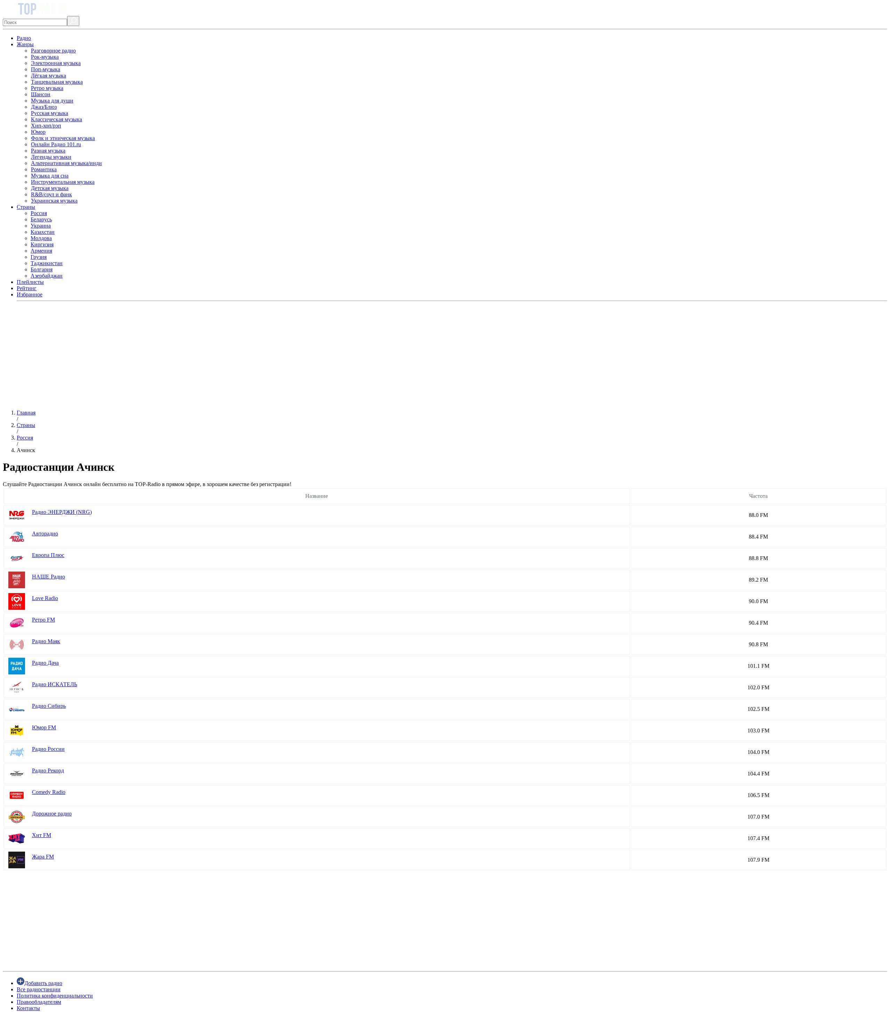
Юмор (38, 132)
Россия (39, 213)
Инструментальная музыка (63, 182)
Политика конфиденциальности (55, 996)
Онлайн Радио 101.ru (56, 144)
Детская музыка (49, 188)
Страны (26, 207)
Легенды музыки (51, 157)
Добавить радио (43, 983)
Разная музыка (48, 151)
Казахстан (43, 232)
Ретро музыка (47, 88)
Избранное (29, 294)
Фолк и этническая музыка (63, 138)
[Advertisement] (211, 355)
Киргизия (42, 244)
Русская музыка (49, 113)
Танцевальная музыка (57, 82)
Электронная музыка (56, 63)
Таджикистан (47, 263)
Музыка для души (52, 101)
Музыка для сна (49, 176)
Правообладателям (39, 1002)
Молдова (41, 238)
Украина (41, 226)
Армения (41, 251)
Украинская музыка (54, 201)
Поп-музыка (45, 69)
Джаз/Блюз (44, 107)
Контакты (28, 1008)
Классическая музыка (56, 119)
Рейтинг (27, 288)
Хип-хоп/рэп (46, 126)
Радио (24, 38)
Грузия (39, 257)
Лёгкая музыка (48, 76)
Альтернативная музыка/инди (66, 163)
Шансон (40, 94)
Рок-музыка (45, 57)
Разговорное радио (53, 51)
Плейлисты (30, 282)
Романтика (44, 169)
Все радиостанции (38, 989)
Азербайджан (47, 276)
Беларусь (41, 219)
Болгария (41, 269)
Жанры (25, 44)
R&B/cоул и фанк (51, 194)
